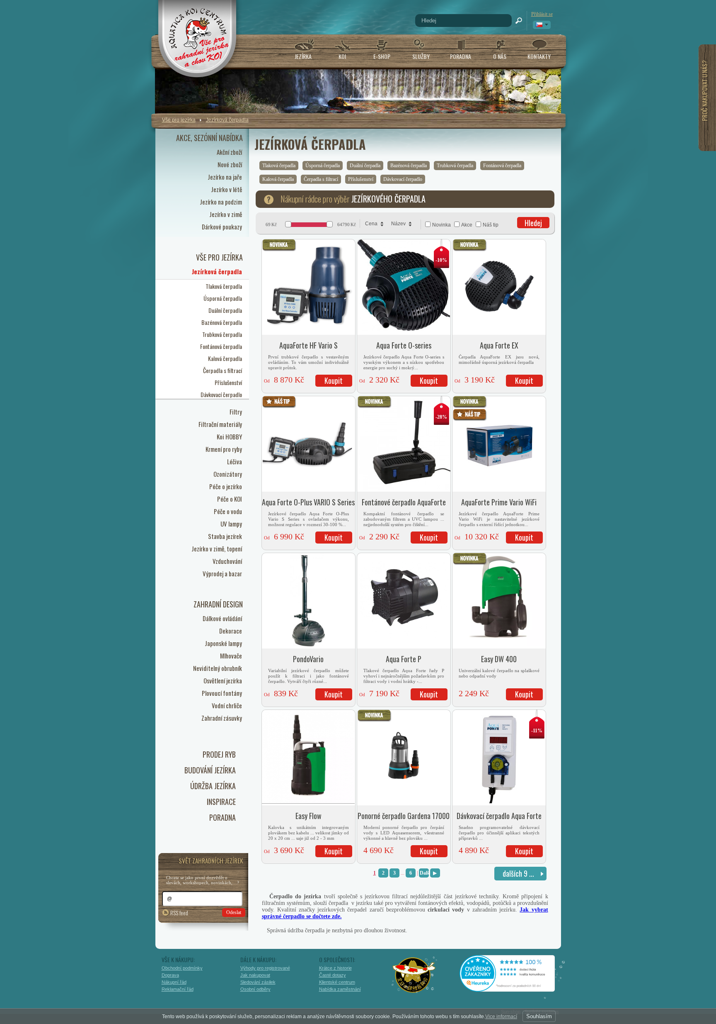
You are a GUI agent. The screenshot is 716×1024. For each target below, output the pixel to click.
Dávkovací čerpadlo (402, 179)
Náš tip (490, 225)
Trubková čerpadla (455, 165)
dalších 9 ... (518, 873)
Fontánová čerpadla (502, 165)
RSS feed (179, 912)
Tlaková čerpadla (278, 165)
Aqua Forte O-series (403, 345)
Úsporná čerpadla (322, 165)
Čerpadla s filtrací (321, 179)
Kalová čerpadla (278, 179)
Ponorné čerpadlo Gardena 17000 (404, 815)
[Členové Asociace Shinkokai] (414, 975)
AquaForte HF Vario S (308, 345)
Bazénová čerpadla (408, 165)
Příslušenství (360, 179)
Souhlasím (539, 1016)
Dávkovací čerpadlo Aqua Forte (499, 815)
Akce (466, 225)
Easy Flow (308, 815)
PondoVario (308, 658)
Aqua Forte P (403, 658)
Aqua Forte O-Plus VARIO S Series (308, 502)
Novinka (441, 225)
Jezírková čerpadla (227, 120)
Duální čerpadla (365, 165)
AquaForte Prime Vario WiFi (499, 502)
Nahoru (578, 981)
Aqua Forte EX (499, 345)
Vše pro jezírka (179, 120)
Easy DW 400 (499, 658)
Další (424, 873)
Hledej (533, 222)
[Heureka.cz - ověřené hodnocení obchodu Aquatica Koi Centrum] (513, 989)
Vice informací (501, 1016)
